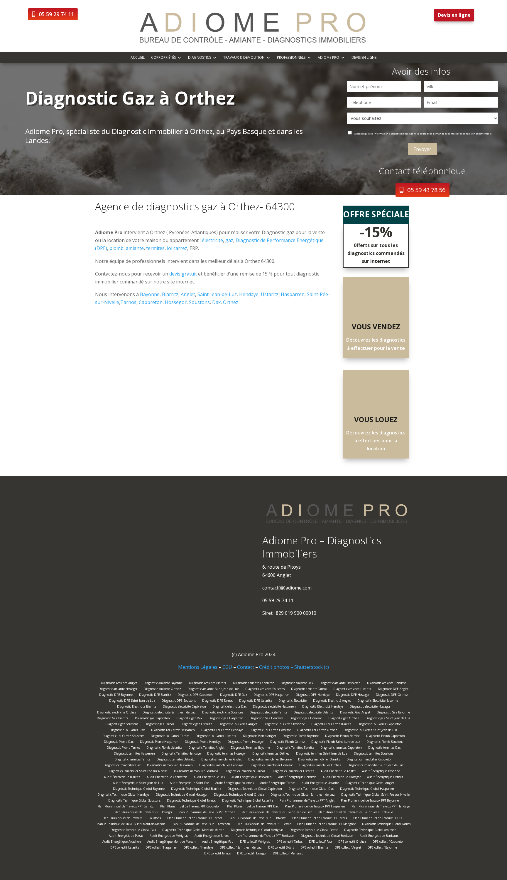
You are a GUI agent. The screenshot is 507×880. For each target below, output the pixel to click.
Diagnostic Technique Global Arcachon (370, 830)
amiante (135, 248)
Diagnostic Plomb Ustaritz (164, 748)
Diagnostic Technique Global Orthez (239, 795)
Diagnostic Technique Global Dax (311, 789)
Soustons (199, 302)
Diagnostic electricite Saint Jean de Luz (169, 713)
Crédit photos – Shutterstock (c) (294, 667)
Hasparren (293, 294)
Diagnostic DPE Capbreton (196, 695)
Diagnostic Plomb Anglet (259, 736)
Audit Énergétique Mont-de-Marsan (171, 842)
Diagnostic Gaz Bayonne (393, 713)
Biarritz (170, 294)
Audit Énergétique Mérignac (169, 836)
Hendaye (248, 294)
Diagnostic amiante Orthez (162, 689)
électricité (212, 240)
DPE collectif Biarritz (314, 848)
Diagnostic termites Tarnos (132, 760)
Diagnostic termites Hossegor (226, 754)
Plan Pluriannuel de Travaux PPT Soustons (131, 818)
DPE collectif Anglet (348, 848)
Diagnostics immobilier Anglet (221, 760)
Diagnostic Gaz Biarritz (113, 719)
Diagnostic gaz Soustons (121, 724)
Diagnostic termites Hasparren (134, 754)
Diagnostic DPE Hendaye (312, 695)
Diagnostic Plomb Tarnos (123, 748)
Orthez (230, 302)
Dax (216, 302)
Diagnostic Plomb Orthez (287, 742)
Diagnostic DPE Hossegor (352, 695)
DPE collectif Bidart (281, 848)
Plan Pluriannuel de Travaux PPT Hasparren (315, 807)
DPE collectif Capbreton (389, 842)
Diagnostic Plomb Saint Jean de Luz (335, 742)
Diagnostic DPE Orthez (392, 695)
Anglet (188, 294)
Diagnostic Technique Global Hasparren (367, 789)
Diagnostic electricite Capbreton (184, 707)
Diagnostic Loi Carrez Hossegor (270, 730)
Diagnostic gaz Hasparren (226, 719)
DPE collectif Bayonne (382, 848)
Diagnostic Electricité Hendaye (322, 707)
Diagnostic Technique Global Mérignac (257, 830)
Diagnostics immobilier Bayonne (270, 760)
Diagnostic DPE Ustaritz (255, 701)
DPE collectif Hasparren (161, 848)
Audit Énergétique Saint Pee (189, 783)
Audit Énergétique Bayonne (381, 771)
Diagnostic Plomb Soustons (384, 742)
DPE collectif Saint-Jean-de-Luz (241, 848)
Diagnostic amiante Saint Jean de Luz (213, 689)
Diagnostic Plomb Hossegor (246, 742)
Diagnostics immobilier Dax (122, 766)
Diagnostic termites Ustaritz (176, 760)
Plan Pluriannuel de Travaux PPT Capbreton (190, 807)
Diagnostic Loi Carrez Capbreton (380, 724)
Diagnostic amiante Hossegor (118, 689)
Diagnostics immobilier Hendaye (221, 766)
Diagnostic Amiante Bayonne (162, 683)
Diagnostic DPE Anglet (393, 689)
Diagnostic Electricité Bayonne (377, 701)
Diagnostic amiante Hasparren (340, 683)
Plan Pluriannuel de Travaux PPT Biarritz (125, 807)
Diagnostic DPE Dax (233, 695)
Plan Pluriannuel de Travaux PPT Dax (252, 807)
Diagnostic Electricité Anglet (332, 701)
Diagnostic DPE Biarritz (155, 695)
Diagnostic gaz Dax (189, 719)
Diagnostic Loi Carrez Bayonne (284, 724)
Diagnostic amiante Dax (297, 683)
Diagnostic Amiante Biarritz (208, 683)
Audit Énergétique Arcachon (121, 842)
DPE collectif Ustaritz (124, 848)
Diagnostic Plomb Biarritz (342, 736)
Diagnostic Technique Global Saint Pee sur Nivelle (375, 795)
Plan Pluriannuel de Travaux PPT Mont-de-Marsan (131, 824)
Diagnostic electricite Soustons (222, 713)
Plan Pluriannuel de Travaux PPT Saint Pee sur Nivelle (355, 813)
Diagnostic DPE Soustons (179, 701)
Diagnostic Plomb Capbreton (385, 736)
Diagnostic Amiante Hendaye (386, 683)
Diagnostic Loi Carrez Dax (127, 730)
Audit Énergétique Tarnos (277, 783)
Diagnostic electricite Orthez (116, 713)
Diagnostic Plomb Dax (118, 742)
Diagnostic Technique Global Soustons (134, 801)
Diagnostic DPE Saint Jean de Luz (132, 701)
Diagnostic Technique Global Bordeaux (327, 836)
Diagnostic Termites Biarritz (295, 748)
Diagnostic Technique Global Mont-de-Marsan (193, 830)
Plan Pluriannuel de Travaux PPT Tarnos (194, 818)
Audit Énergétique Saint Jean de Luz (138, 783)
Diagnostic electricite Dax (229, 707)
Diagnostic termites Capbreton (341, 748)
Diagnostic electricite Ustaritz (314, 713)
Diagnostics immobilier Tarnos (244, 771)
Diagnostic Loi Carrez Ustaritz (216, 736)
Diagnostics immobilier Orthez (320, 766)
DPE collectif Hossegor (251, 854)
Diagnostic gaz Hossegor (306, 719)
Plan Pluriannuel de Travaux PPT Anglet (307, 801)
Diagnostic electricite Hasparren (274, 707)
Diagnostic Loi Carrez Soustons (123, 736)
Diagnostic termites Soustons (373, 754)
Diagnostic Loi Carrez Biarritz (331, 724)
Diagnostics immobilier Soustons (196, 771)
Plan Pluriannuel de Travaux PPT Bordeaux (265, 836)
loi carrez (177, 248)
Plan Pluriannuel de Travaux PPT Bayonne (370, 801)
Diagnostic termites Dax (384, 748)
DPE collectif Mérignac (255, 842)
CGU (227, 667)
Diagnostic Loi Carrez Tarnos (170, 736)
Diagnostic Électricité (292, 701)
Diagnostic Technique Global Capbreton (255, 789)
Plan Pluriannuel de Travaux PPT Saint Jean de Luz (276, 813)
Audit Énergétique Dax (209, 777)
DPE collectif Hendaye (198, 848)
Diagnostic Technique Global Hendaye (123, 795)
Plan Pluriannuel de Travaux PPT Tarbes (319, 818)
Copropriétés (163, 58)
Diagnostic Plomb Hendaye (203, 742)
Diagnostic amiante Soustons (265, 689)
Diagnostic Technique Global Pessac (314, 830)
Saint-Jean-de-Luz (217, 294)
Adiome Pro (328, 58)
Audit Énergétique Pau (218, 842)
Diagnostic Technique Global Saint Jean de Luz (303, 795)
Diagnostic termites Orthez (271, 754)
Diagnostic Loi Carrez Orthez (317, 730)
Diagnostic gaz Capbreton (152, 719)
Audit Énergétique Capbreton (167, 777)
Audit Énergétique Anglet (338, 771)
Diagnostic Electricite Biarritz (136, 707)
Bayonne (150, 294)
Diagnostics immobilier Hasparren (170, 766)
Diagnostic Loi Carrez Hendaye (222, 730)
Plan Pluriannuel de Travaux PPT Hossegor (143, 813)
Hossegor (176, 302)
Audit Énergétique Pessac (126, 836)
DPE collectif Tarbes (289, 842)
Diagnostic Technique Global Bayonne (139, 789)
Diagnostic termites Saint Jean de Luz (321, 754)
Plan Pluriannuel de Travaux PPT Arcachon (201, 824)
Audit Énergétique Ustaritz (320, 783)
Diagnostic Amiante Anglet (119, 683)
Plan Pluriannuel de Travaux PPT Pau (379, 818)
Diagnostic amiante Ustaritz (352, 689)
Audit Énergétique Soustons (234, 783)
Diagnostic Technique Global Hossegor (181, 795)
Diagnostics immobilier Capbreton (370, 760)
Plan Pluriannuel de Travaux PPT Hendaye (380, 807)
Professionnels (291, 58)
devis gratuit (183, 274)
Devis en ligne (454, 15)
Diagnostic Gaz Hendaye (266, 719)
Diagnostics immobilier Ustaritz (292, 771)
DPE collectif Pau (320, 842)
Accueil (138, 58)
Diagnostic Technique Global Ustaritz (247, 801)
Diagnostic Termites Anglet (206, 748)
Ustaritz (269, 294)
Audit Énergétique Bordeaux (379, 836)
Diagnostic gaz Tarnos (159, 724)
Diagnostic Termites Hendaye (181, 754)
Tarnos (128, 302)
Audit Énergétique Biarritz (122, 777)
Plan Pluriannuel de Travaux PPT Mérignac (326, 824)
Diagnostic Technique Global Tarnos (191, 801)
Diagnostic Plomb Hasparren (159, 742)
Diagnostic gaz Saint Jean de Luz (388, 719)
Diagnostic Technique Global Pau (133, 830)
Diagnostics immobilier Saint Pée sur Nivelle (137, 771)
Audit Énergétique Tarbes (212, 836)
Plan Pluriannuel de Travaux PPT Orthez (207, 813)
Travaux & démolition (244, 58)
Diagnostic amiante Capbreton (253, 683)
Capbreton (151, 302)
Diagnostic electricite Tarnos (268, 713)
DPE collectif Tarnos (217, 854)
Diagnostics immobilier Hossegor (271, 766)
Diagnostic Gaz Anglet (355, 713)
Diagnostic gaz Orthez (343, 719)
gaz (229, 240)
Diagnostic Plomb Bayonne (301, 736)
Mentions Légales (197, 667)
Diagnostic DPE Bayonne (116, 695)
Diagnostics (199, 58)
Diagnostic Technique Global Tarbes (386, 824)
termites (155, 248)
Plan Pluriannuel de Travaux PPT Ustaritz (257, 818)
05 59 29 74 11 (56, 14)
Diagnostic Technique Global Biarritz (196, 789)
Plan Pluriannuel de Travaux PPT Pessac (263, 824)
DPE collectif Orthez (352, 842)
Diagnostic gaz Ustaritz (196, 724)
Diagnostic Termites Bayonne (250, 748)
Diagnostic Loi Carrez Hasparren (173, 730)
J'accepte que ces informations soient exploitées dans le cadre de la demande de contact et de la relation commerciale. (423, 133)
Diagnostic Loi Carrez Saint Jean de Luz (371, 730)
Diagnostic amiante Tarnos (309, 689)
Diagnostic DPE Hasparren (271, 695)
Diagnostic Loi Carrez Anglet (238, 724)
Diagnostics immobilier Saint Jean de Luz (376, 766)
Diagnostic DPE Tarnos (217, 701)
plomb (116, 248)
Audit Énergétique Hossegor (342, 777)
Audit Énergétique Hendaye (297, 777)
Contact (245, 667)
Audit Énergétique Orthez (385, 777)
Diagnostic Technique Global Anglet (369, 783)
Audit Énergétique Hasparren (251, 777)
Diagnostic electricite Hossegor (370, 707)
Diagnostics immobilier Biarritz (319, 760)
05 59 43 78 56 (426, 190)
